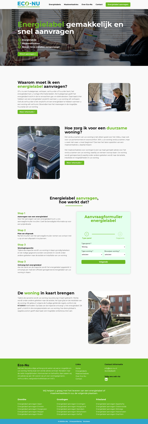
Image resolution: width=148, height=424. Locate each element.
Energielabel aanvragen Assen (30, 404)
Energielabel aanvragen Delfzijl (69, 414)
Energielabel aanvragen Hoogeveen (32, 409)
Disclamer (86, 421)
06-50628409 (110, 371)
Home (78, 368)
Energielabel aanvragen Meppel (31, 412)
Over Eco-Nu (87, 4)
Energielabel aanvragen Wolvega (109, 409)
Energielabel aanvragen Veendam (70, 409)
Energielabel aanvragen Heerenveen (111, 412)
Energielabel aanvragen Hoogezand (71, 407)
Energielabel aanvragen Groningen (71, 404)
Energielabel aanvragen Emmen (31, 407)
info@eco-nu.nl (111, 368)
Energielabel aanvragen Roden (30, 414)
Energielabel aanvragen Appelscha (110, 404)
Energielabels (55, 4)
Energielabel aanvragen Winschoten (71, 412)
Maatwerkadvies (71, 4)
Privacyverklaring (76, 421)
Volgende (103, 262)
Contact (99, 4)
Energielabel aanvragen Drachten (109, 414)
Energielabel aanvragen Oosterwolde (111, 407)
